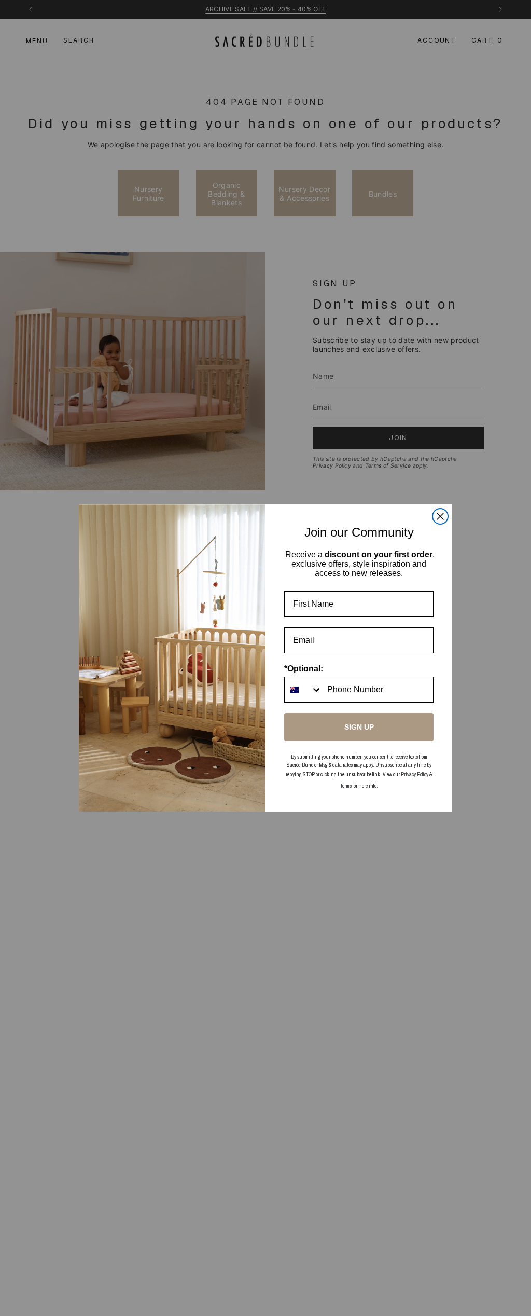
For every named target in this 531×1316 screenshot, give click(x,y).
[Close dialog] (440, 516)
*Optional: (303, 668)
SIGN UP (359, 727)
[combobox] (303, 689)
